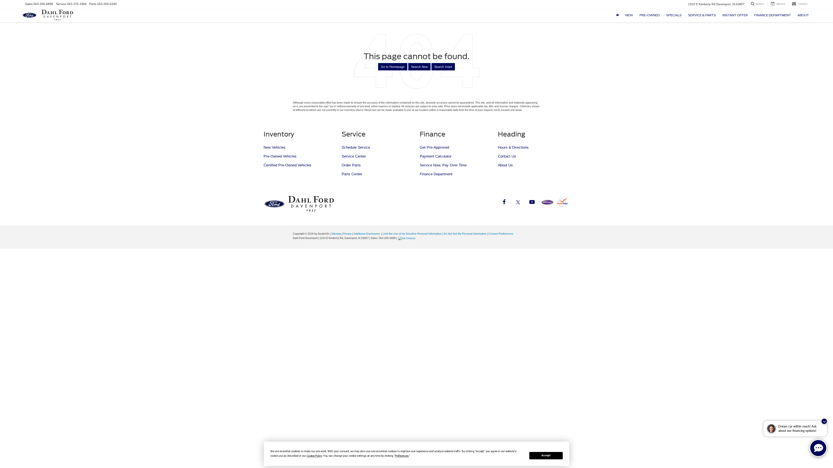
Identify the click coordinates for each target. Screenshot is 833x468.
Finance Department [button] (772, 15)
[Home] (617, 15)
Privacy (347, 233)
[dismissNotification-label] (824, 421)
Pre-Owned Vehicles (280, 156)
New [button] (629, 15)
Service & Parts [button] (702, 15)
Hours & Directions (513, 147)
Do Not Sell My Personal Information (465, 233)
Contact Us (507, 156)
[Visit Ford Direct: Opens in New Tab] (407, 238)
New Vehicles (274, 147)
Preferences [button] (402, 455)
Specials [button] (674, 15)
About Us (505, 165)
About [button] (803, 15)
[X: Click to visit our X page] (518, 203)
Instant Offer (735, 15)
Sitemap (336, 233)
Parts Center (352, 174)
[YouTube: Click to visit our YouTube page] (531, 203)
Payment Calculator (436, 156)
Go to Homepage (393, 66)
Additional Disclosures (367, 233)
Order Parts (351, 165)
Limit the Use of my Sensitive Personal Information (412, 233)
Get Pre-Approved (434, 147)
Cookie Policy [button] (314, 455)
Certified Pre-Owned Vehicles (287, 165)
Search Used (443, 66)
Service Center (354, 156)
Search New (419, 66)
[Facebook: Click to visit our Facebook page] (504, 203)
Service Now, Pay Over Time (443, 165)
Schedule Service (356, 147)
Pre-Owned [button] (650, 15)
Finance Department (436, 174)
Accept (546, 455)
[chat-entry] (818, 448)
